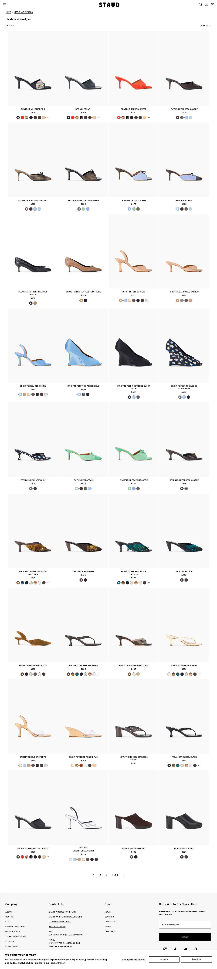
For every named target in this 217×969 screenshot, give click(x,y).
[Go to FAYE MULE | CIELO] (184, 159)
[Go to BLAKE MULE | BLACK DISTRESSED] (83, 159)
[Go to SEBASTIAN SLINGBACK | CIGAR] (33, 625)
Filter (9, 25)
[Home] (109, 5)
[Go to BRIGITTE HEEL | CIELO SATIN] (33, 345)
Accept (164, 959)
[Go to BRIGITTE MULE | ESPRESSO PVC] (134, 625)
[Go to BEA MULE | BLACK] (83, 68)
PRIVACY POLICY (12, 931)
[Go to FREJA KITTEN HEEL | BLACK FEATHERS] (134, 530)
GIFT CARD (110, 931)
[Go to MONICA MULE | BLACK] (184, 807)
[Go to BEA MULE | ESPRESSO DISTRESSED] (33, 807)
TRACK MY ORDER (57, 926)
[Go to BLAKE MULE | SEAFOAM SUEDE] (134, 439)
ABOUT (8, 911)
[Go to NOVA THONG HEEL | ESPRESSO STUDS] (134, 716)
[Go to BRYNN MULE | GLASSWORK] (33, 439)
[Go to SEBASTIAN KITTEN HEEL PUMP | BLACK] (33, 251)
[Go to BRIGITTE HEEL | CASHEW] (134, 251)
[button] (206, 4)
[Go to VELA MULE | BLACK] (184, 530)
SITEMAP (9, 941)
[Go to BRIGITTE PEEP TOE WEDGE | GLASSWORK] (184, 345)
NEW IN (108, 911)
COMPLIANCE (11, 946)
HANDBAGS (110, 921)
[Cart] (212, 4)
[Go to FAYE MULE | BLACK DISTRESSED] (33, 159)
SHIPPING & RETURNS (15, 926)
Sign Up (185, 937)
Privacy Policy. (57, 963)
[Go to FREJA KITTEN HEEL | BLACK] (184, 716)
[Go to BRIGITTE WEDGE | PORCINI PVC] (83, 716)
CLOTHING (110, 916)
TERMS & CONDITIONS (15, 936)
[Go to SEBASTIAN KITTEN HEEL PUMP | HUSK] (83, 251)
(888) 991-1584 (73, 943)
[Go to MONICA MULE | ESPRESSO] (134, 807)
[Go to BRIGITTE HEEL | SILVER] (83, 807)
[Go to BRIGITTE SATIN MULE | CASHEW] (184, 251)
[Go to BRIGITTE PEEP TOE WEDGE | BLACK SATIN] (134, 345)
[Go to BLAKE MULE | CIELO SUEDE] (134, 159)
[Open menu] (4, 4)
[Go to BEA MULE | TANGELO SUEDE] (134, 68)
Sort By (204, 25)
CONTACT (10, 916)
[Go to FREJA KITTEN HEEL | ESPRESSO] (83, 625)
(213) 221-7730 (55, 943)
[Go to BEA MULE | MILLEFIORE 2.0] (33, 68)
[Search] (200, 4)
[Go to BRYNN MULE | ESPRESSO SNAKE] (184, 439)
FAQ (7, 921)
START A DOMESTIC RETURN (62, 911)
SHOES (108, 926)
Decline (196, 959)
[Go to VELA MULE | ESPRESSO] (83, 530)
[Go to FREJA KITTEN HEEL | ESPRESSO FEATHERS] (33, 530)
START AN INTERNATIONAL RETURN (65, 916)
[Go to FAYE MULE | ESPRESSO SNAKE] (184, 68)
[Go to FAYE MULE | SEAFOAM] (83, 439)
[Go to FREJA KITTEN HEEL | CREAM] (184, 625)
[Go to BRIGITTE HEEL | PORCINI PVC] (33, 716)
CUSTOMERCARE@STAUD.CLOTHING (66, 934)
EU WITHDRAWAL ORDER (60, 921)
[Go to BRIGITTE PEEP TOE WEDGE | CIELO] (83, 345)
